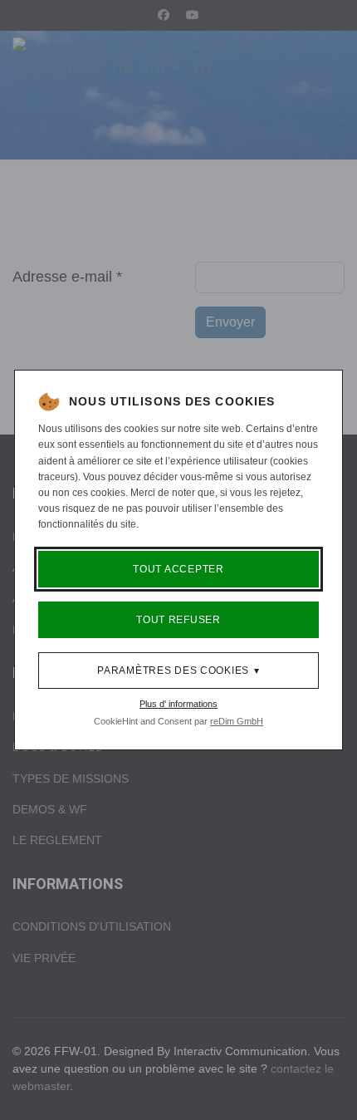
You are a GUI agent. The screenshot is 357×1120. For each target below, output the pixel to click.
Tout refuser (178, 620)
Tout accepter (178, 569)
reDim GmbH (236, 721)
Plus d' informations (178, 704)
